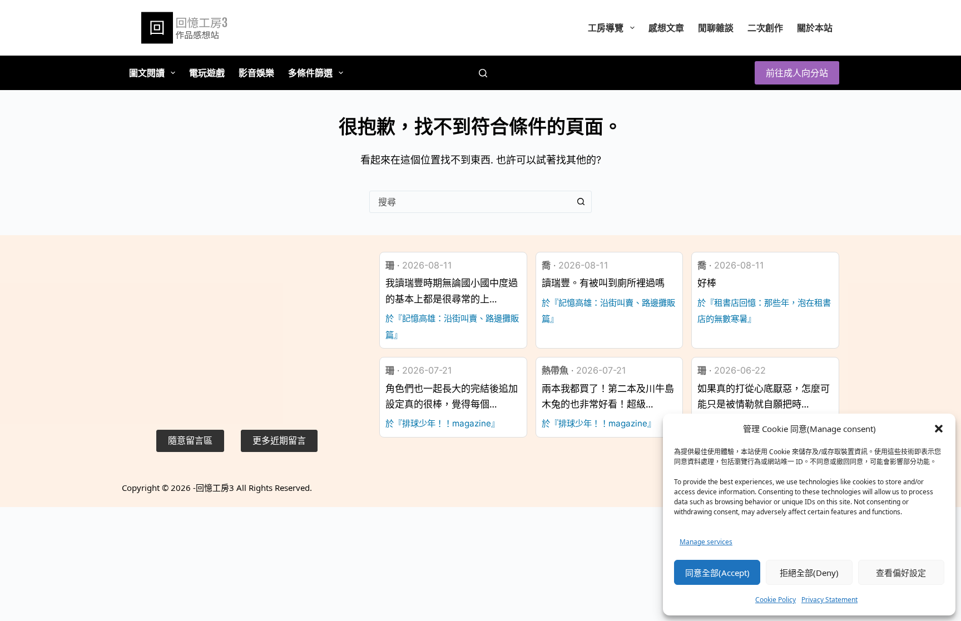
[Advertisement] (236, 330)
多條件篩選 (310, 73)
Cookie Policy (775, 599)
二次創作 (765, 28)
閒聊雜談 (716, 28)
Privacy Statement (829, 599)
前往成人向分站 (797, 72)
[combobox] (470, 202)
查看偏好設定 (901, 572)
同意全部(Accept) (717, 572)
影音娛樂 (256, 73)
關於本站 (815, 28)
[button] (938, 428)
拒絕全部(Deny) (809, 572)
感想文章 (666, 28)
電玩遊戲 (207, 73)
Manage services (706, 542)
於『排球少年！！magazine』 (442, 423)
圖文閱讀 (147, 73)
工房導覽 (605, 28)
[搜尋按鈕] (580, 201)
